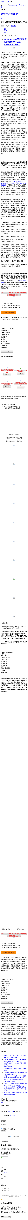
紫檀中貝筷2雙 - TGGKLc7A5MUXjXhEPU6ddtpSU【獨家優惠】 (15, 1068)
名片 (5, 32)
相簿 (5, 29)
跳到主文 (3, 18)
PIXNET (7, 1195)
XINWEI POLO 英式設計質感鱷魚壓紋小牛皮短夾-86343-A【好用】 (15, 42)
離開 (9, 1217)
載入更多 (3, 1121)
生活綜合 (13, 26)
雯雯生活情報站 (9, 14)
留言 (13, 1111)
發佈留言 (3, 1130)
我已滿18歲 (3, 1217)
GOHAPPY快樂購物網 (16, 183)
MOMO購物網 (4, 183)
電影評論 (12, 1115)
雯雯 (2, 1102)
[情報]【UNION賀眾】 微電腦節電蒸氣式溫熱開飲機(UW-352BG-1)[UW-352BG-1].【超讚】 (15, 1088)
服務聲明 (17, 1196)
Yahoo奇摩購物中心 (17, 181)
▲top (2, 1118)
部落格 (5, 30)
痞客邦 (9, 1111)
